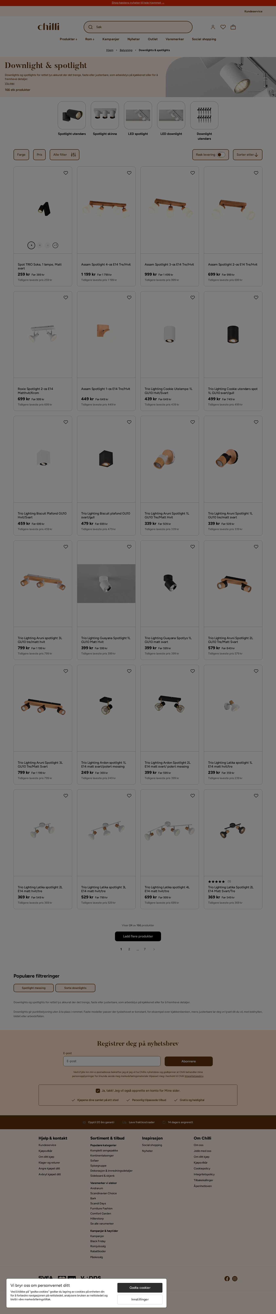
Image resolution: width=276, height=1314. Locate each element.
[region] (86, 1293)
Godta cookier (140, 1288)
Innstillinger (140, 1299)
